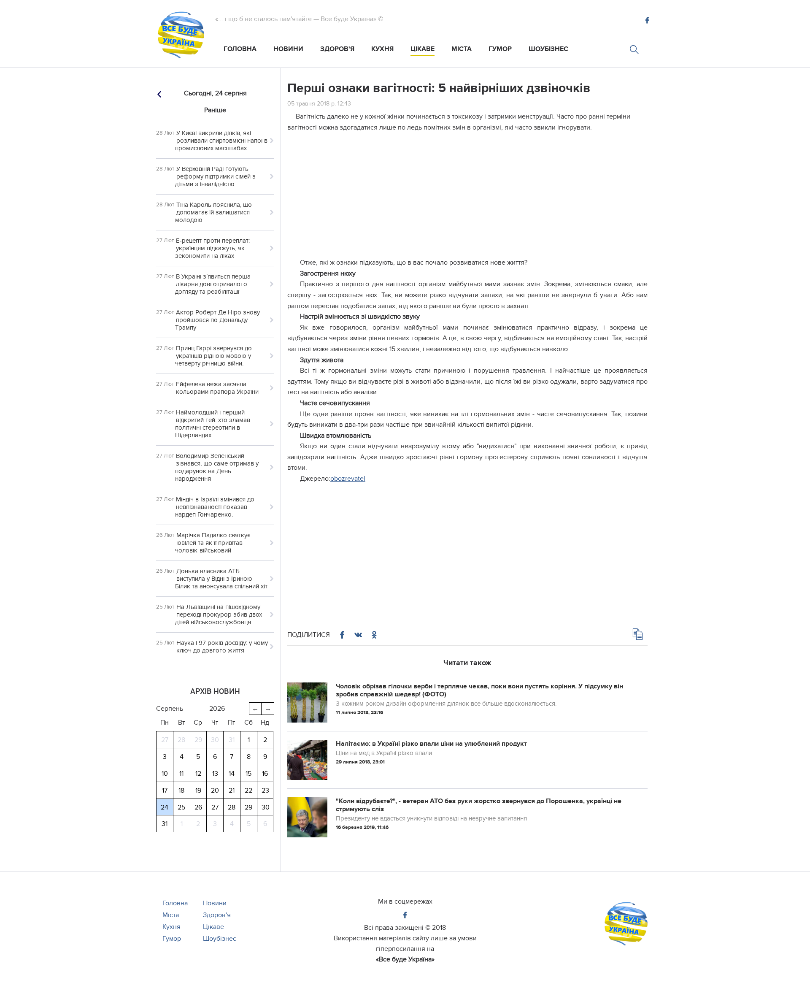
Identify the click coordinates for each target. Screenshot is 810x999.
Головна (240, 49)
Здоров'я (337, 49)
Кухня (382, 49)
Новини (288, 49)
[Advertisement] (467, 198)
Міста (461, 49)
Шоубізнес (548, 49)
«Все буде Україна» (405, 959)
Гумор (500, 49)
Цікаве (422, 49)
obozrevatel (347, 478)
